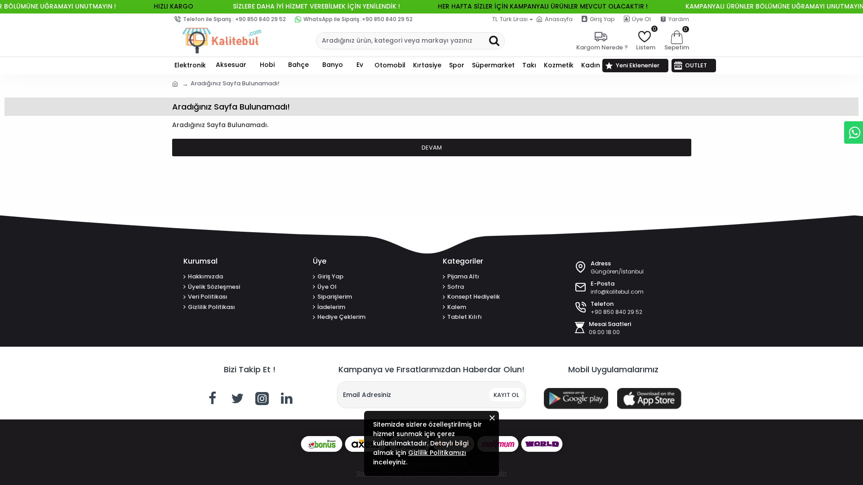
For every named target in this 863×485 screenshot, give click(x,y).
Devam (432, 147)
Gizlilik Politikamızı (437, 452)
